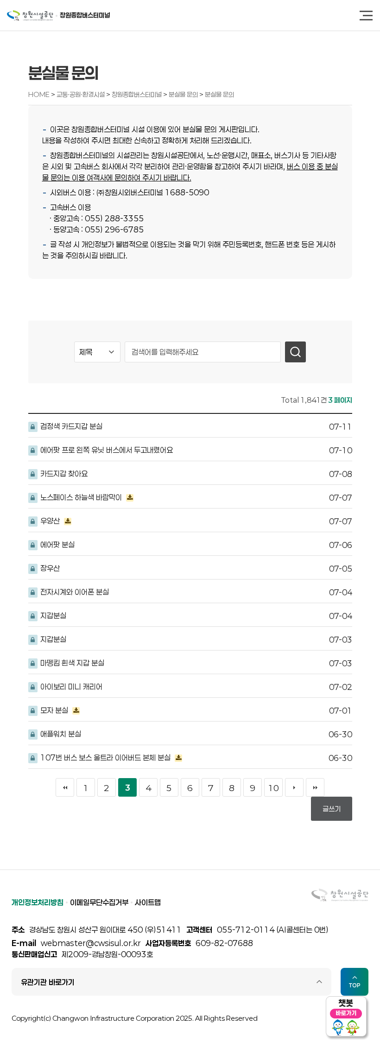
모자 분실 (54, 710)
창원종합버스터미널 (85, 15)
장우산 (49, 568)
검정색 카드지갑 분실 (70, 426)
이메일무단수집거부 (99, 902)
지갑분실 (52, 615)
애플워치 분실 (59, 733)
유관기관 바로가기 (48, 982)
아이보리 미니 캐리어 (70, 686)
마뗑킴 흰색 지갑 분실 (71, 662)
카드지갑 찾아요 (63, 473)
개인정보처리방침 (37, 902)
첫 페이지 (65, 787)
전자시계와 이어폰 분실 (73, 591)
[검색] (295, 351)
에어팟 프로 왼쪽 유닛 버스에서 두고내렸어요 (105, 449)
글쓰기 (332, 809)
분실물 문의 (184, 94)
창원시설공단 (30, 15)
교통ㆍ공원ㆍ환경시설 (81, 94)
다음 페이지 (294, 787)
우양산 (50, 520)
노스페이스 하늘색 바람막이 (81, 497)
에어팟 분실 (56, 544)
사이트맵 (148, 902)
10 (273, 787)
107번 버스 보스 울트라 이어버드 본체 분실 (105, 757)
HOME (39, 94)
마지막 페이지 (315, 787)
